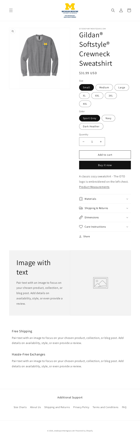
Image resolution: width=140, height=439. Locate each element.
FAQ (124, 407)
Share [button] (86, 236)
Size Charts (20, 407)
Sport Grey (89, 118)
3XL (111, 95)
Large (121, 87)
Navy (108, 118)
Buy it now (105, 165)
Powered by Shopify (84, 431)
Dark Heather (91, 126)
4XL (85, 103)
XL (84, 95)
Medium (104, 87)
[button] (11, 10)
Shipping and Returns (57, 407)
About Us (35, 407)
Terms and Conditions (105, 407)
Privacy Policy (81, 407)
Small (86, 87)
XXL (97, 95)
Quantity (83, 134)
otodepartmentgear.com (64, 431)
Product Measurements (94, 187)
